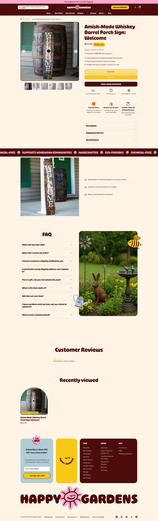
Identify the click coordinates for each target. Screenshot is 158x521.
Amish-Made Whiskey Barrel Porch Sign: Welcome (33, 418)
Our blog (104, 470)
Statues (86, 472)
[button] (139, 7)
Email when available (111, 84)
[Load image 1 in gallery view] (28, 86)
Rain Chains (87, 469)
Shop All (86, 448)
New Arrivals (70, 13)
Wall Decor (87, 475)
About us (104, 448)
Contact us (123, 448)
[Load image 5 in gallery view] (60, 86)
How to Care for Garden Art (107, 452)
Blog (109, 13)
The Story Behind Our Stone (107, 457)
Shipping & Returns (125, 454)
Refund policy (48, 517)
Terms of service (72, 517)
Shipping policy (85, 517)
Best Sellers (59, 13)
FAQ (120, 451)
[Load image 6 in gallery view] (68, 86)
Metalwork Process (105, 463)
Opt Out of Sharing (98, 517)
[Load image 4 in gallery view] (52, 86)
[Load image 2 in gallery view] (36, 86)
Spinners (86, 457)
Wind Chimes (88, 460)
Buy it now (111, 77)
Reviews (93, 13)
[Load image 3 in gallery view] (44, 86)
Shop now (90, 2)
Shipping (87, 50)
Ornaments (87, 454)
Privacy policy (59, 517)
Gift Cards (87, 478)
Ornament (86, 463)
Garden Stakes (88, 466)
